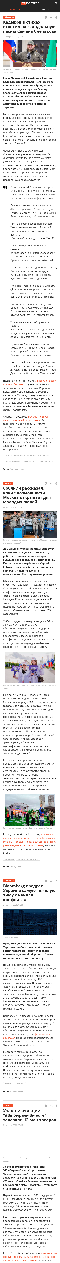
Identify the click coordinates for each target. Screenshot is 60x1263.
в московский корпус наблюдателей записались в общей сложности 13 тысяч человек (30, 1256)
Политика (15, 9)
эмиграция (29, 461)
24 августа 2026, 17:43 (13, 507)
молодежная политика (28, 859)
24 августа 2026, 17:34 (13, 905)
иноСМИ (20, 1083)
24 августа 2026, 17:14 (13, 1125)
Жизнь (45, 9)
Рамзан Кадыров (12, 461)
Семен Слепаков (45, 461)
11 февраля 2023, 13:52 (13, 36)
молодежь (9, 859)
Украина (9, 1083)
